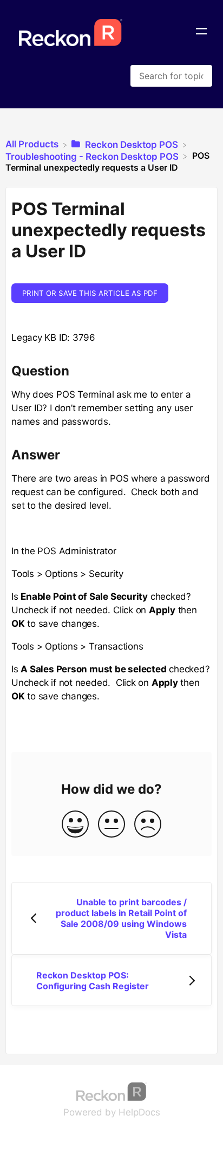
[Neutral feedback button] (111, 825)
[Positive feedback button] (75, 825)
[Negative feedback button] (148, 825)
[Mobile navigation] (201, 32)
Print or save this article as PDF (90, 293)
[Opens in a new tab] (111, 1090)
